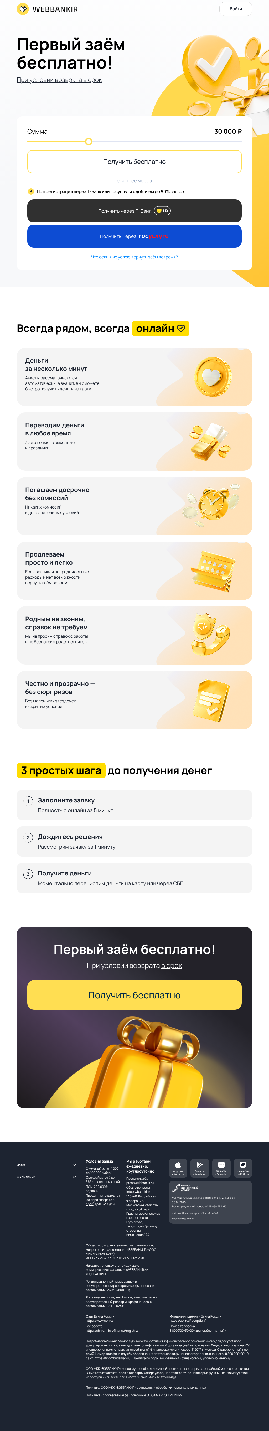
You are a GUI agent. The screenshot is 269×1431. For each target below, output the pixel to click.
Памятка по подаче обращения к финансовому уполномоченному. (182, 1358)
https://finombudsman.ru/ (113, 1358)
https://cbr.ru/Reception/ (188, 1320)
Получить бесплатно (134, 161)
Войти (236, 9)
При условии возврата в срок (59, 79)
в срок (171, 965)
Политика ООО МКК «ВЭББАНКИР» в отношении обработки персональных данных (146, 1387)
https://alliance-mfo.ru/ (183, 1218)
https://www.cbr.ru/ (99, 1320)
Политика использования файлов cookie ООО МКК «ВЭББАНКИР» (134, 1395)
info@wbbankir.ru (138, 1191)
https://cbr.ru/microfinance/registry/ (112, 1330)
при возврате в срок (100, 1201)
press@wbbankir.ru (140, 1182)
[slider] (88, 141)
